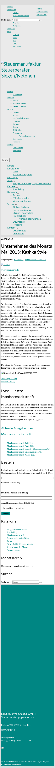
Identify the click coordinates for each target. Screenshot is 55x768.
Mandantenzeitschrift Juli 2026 (20, 443)
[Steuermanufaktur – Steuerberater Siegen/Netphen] (27, 70)
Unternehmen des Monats (35, 259)
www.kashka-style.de (10, 270)
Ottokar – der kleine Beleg (18, 538)
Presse (9, 541)
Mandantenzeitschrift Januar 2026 (21, 455)
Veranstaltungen (13, 550)
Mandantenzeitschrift (15, 535)
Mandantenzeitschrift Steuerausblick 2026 (24, 452)
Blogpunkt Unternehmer (17, 529)
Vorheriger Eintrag (9, 378)
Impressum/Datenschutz (11, 764)
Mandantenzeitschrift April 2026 (20, 446)
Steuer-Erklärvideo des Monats (20, 544)
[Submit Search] (40, 20)
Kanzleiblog (19, 259)
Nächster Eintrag (8, 381)
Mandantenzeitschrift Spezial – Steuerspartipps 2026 (28, 449)
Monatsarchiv (6, 566)
